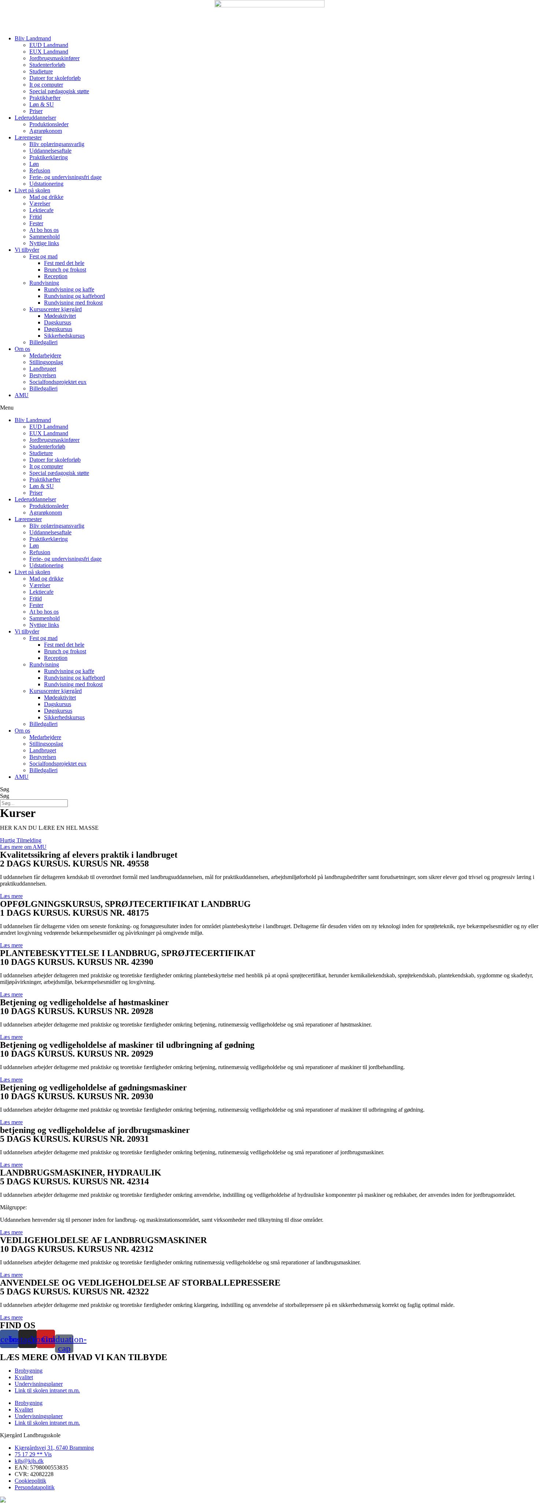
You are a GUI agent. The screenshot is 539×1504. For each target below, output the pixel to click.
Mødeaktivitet (60, 316)
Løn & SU (41, 104)
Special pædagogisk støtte (59, 91)
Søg (4, 789)
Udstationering (46, 184)
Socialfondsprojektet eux (58, 382)
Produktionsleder (49, 124)
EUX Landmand (48, 51)
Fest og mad (43, 256)
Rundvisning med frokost (73, 302)
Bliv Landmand (33, 38)
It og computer (46, 84)
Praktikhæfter (44, 98)
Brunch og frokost (65, 269)
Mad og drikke (46, 197)
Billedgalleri (43, 342)
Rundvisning (44, 283)
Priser (36, 111)
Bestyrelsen (42, 375)
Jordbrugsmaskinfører (54, 58)
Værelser (39, 203)
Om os (22, 349)
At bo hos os (44, 230)
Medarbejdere (45, 355)
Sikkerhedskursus (64, 336)
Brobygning (29, 1370)
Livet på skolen (32, 190)
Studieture (41, 71)
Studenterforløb (47, 65)
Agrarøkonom (45, 131)
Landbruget (42, 369)
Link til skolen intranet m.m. (47, 1390)
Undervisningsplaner (39, 1384)
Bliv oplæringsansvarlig (56, 144)
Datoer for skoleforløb (55, 78)
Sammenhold (44, 236)
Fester (36, 223)
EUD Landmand (48, 45)
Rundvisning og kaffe (69, 289)
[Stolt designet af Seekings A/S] (3, 1500)
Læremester (28, 137)
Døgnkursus (58, 329)
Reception (55, 276)
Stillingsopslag (46, 362)
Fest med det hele (64, 263)
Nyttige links (44, 243)
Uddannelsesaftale (50, 151)
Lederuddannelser (35, 118)
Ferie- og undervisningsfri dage (65, 177)
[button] (269, 407)
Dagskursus (57, 322)
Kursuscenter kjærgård (55, 309)
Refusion (39, 170)
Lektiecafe (41, 210)
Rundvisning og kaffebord (74, 296)
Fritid (35, 217)
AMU (22, 395)
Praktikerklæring (48, 157)
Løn (34, 164)
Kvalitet (24, 1377)
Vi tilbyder (27, 250)
